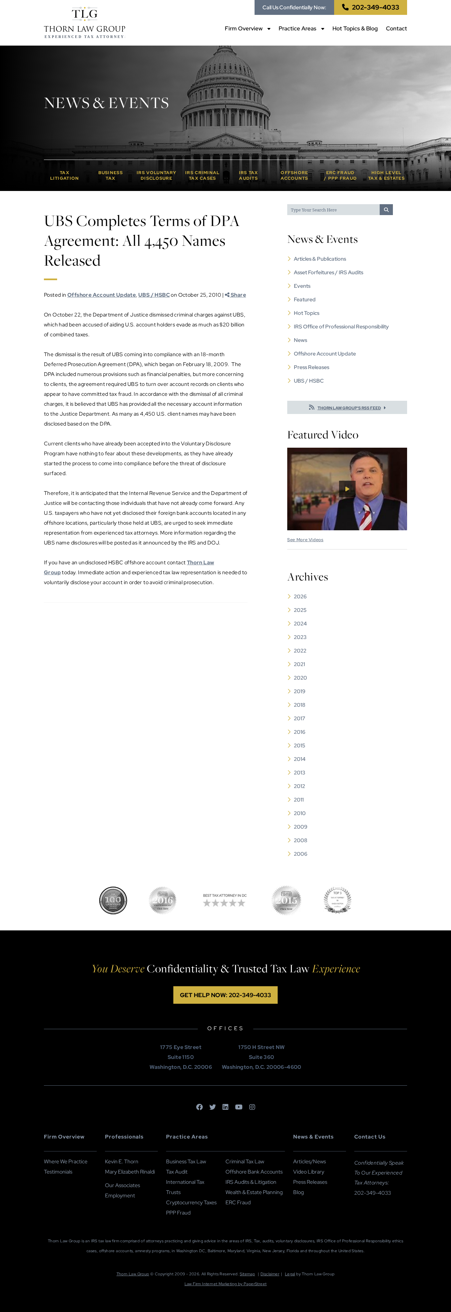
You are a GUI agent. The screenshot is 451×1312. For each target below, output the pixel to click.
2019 (299, 691)
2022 (300, 650)
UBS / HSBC (154, 294)
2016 (299, 732)
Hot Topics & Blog (355, 28)
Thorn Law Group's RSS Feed (349, 408)
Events (302, 285)
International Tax (185, 1182)
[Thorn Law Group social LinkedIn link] (225, 1107)
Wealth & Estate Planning (254, 1192)
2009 (300, 826)
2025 (300, 610)
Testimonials (58, 1171)
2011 (299, 799)
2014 (299, 759)
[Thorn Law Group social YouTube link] (239, 1107)
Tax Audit (177, 1171)
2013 (299, 772)
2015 (299, 745)
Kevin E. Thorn (121, 1161)
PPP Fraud (178, 1212)
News (300, 340)
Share (238, 294)
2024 (300, 623)
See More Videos (305, 540)
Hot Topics (306, 313)
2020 (300, 677)
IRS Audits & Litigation (251, 1182)
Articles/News (309, 1161)
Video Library (308, 1171)
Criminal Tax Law (245, 1161)
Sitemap (247, 1274)
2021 (299, 664)
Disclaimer (269, 1274)
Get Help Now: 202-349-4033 (225, 995)
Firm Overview (243, 28)
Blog (298, 1192)
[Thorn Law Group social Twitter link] (212, 1107)
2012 (299, 786)
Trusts (173, 1192)
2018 (299, 704)
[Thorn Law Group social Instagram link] (252, 1107)
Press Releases (311, 367)
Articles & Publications (320, 258)
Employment (120, 1195)
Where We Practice (65, 1161)
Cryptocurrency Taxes (191, 1202)
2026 (300, 596)
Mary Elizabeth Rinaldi (130, 1171)
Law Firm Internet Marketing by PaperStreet (226, 1284)
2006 (300, 853)
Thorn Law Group (133, 1274)
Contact (396, 28)
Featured (305, 299)
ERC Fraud (238, 1202)
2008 (300, 840)
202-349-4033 (375, 7)
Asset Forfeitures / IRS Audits (328, 272)
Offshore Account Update (101, 294)
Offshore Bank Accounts (254, 1171)
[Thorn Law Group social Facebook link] (199, 1107)
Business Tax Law (186, 1161)
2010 (300, 813)
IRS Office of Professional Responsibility (341, 326)
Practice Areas (297, 28)
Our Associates (122, 1185)
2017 (299, 718)
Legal (290, 1274)
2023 (300, 637)
